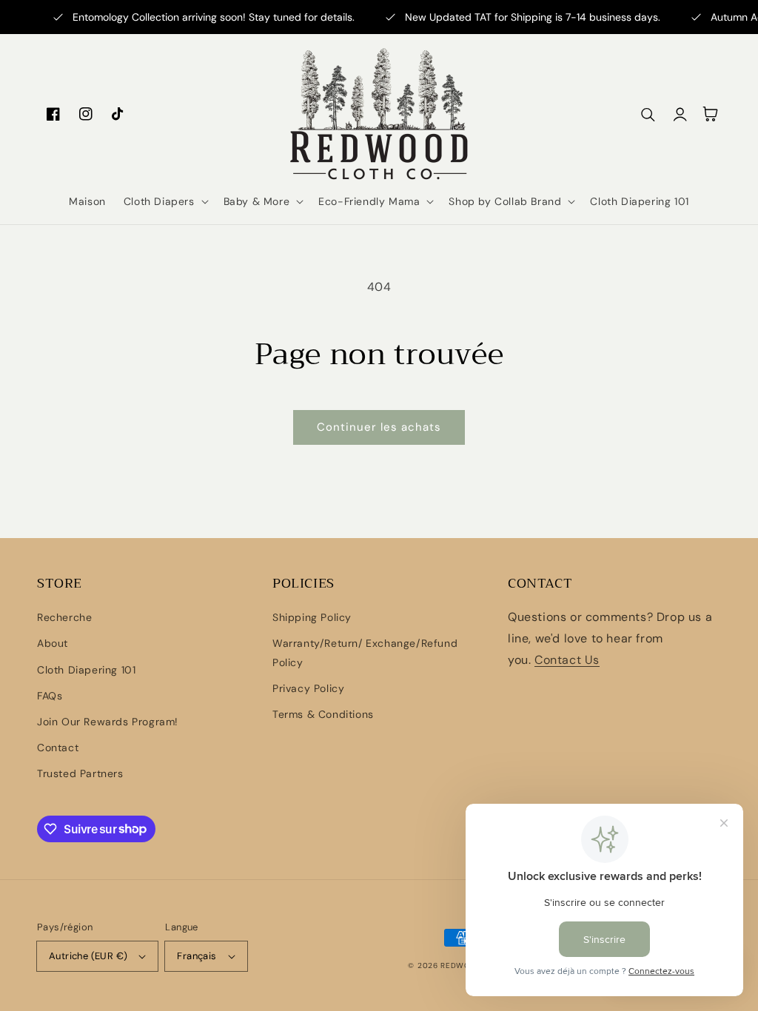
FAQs (49, 695)
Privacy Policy (308, 688)
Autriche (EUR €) (88, 956)
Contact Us (567, 660)
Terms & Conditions (323, 714)
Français (196, 956)
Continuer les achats (379, 427)
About (52, 643)
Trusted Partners (80, 773)
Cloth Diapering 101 (86, 669)
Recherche (64, 617)
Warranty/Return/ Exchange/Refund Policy (364, 652)
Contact (57, 747)
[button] (165, 201)
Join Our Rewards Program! (107, 721)
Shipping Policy (312, 617)
